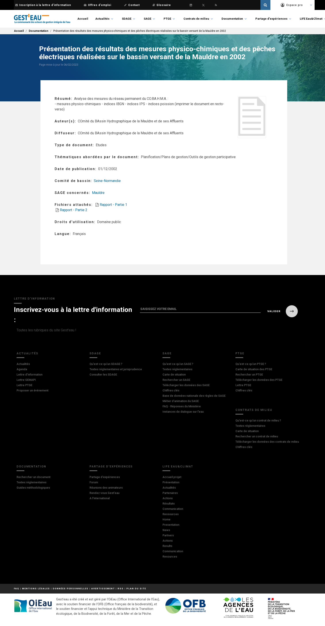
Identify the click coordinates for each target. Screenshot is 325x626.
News (166, 530)
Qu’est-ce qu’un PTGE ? (250, 364)
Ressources (170, 514)
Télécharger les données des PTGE (258, 379)
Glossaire (164, 5)
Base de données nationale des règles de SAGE (194, 395)
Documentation (232, 18)
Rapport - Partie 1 (113, 205)
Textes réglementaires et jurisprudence (116, 369)
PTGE (167, 18)
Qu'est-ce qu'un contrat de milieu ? (258, 420)
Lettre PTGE (24, 385)
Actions (167, 498)
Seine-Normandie (107, 181)
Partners (168, 535)
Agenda (22, 369)
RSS (121, 588)
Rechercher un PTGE (249, 374)
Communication (172, 508)
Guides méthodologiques (33, 487)
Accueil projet (171, 477)
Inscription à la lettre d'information (45, 5)
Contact (134, 5)
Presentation (170, 524)
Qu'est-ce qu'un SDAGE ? (106, 364)
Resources (169, 556)
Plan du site (136, 588)
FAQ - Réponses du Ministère (181, 406)
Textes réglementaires (177, 369)
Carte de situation (174, 374)
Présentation (170, 482)
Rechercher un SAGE (176, 379)
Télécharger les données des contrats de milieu (267, 441)
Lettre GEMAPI (26, 379)
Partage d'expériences (271, 18)
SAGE (147, 18)
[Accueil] (42, 19)
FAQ (16, 588)
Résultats (168, 503)
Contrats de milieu (196, 18)
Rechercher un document (33, 477)
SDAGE (126, 18)
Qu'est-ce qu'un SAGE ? (177, 364)
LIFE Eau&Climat (311, 18)
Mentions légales (36, 588)
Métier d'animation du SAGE (180, 401)
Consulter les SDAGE (103, 374)
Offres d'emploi (99, 5)
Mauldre (98, 193)
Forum (94, 482)
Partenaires (170, 493)
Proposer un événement (32, 390)
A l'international (100, 498)
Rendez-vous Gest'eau (104, 493)
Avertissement (103, 588)
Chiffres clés (170, 390)
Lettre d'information (29, 374)
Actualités (102, 18)
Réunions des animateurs (106, 487)
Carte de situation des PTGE (253, 369)
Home (166, 519)
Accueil (82, 18)
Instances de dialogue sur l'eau (183, 411)
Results (167, 546)
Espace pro (294, 5)
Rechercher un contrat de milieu (256, 436)
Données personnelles (70, 588)
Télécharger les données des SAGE (186, 385)
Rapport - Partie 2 (73, 210)
